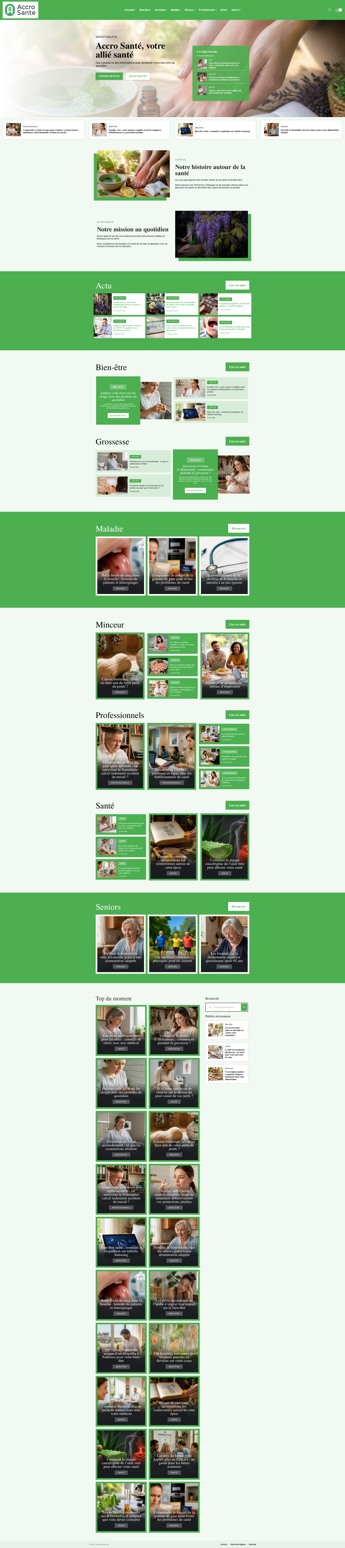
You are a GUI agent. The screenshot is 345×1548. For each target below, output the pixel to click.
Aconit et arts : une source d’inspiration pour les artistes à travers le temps (127, 304)
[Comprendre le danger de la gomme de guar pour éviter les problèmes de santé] (172, 566)
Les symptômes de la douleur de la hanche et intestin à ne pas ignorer (224, 579)
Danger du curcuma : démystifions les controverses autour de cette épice (173, 862)
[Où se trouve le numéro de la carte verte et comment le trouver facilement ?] (156, 327)
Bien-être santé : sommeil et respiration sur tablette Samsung (222, 131)
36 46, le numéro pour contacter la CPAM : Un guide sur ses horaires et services (127, 327)
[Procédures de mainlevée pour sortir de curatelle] (210, 756)
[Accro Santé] (20, 10)
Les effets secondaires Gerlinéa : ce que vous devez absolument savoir (182, 644)
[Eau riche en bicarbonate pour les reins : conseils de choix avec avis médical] (202, 64)
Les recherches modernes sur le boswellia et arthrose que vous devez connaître (121, 1516)
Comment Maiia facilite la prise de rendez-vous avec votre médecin (129, 870)
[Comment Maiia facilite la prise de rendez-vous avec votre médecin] (107, 869)
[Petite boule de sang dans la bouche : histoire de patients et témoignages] (120, 566)
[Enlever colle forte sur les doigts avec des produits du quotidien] (202, 90)
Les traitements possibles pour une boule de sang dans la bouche (234, 327)
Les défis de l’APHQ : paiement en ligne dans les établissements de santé (172, 773)
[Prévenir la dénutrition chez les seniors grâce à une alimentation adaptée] (271, 129)
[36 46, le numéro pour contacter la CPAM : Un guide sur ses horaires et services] (103, 327)
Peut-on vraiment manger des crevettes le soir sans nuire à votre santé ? (182, 667)
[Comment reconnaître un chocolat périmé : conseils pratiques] (209, 304)
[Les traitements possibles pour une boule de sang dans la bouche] (209, 327)
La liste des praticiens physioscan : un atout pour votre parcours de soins (235, 1053)
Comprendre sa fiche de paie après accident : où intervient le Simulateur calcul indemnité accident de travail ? (50, 131)
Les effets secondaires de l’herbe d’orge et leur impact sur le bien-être (174, 1304)
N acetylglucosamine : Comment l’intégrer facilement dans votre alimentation (235, 1075)
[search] (329, 10)
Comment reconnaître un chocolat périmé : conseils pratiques (234, 304)
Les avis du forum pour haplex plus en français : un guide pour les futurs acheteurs (174, 1461)
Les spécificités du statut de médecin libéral (233, 735)
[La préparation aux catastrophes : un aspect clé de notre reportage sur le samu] (156, 304)
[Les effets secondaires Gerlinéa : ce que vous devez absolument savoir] (158, 643)
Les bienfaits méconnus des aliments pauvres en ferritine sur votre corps (174, 1357)
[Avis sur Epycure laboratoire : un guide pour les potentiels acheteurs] (210, 779)
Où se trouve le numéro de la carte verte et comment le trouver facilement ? (181, 327)
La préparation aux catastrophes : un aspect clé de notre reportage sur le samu (181, 304)
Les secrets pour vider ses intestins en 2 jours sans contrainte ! (234, 1031)
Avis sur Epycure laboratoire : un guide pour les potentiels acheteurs (234, 780)
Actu (104, 285)
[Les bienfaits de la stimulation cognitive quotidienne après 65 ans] (224, 944)
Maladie (109, 528)
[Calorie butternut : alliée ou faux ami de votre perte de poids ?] (120, 666)
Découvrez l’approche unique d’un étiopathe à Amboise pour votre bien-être (121, 1355)
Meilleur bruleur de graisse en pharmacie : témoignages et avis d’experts (182, 689)
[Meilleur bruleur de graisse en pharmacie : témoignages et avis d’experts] (158, 688)
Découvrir (239, 528)
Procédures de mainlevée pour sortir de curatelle (234, 757)
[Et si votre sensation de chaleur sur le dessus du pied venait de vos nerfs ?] (107, 847)
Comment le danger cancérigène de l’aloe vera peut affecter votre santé (225, 863)
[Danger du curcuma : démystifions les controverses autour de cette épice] (173, 847)
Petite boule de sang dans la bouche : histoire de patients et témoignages (120, 579)
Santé (211, 60)
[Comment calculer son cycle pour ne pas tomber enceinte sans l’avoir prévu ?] (113, 486)
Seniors (284, 126)
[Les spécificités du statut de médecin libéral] (210, 734)
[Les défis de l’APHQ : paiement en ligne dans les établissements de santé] (172, 756)
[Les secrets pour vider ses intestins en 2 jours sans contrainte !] (215, 1030)
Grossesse (212, 74)
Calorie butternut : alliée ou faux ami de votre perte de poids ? (120, 682)
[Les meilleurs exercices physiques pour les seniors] (172, 944)
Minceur (110, 624)
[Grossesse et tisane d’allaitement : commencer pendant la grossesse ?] (202, 77)
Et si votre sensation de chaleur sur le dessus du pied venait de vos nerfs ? (130, 848)
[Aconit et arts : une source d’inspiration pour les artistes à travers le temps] (103, 304)
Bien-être (212, 87)
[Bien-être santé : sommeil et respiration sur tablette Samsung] (185, 129)
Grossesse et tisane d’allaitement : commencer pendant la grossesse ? (224, 78)
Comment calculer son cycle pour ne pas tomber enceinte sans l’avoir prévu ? (147, 486)
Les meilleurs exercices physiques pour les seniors (172, 958)
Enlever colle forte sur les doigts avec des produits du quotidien (225, 91)
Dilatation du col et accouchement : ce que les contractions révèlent (149, 462)
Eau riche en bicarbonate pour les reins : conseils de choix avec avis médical (224, 65)
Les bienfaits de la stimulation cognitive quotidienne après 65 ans (224, 957)
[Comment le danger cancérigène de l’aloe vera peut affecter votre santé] (225, 847)
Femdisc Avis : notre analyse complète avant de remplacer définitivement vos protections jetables (135, 131)
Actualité (119, 298)
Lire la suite (237, 285)
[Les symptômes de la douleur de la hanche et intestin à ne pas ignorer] (224, 566)
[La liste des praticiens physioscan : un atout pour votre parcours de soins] (215, 1052)
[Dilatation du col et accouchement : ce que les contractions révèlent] (113, 461)
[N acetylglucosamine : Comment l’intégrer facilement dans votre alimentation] (215, 1074)
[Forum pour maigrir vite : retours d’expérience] (225, 666)
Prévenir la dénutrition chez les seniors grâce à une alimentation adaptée (310, 131)
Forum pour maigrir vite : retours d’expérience (225, 684)
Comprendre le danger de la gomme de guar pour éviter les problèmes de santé (172, 579)
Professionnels (30, 126)
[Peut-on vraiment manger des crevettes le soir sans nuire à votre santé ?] (158, 666)
